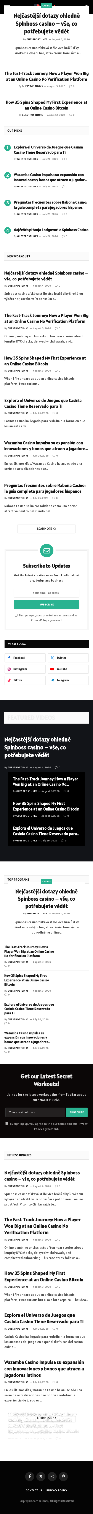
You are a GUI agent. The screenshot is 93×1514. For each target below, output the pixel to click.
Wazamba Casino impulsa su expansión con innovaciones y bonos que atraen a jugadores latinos (51, 180)
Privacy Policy (39, 620)
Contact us (34, 1490)
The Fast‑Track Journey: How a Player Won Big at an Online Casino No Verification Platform (47, 76)
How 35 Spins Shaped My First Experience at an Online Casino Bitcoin (46, 105)
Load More (44, 529)
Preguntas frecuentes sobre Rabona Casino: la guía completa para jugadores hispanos (50, 205)
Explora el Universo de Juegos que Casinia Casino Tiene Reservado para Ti (48, 150)
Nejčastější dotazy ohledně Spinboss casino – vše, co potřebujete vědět (46, 23)
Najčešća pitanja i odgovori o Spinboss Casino (51, 229)
